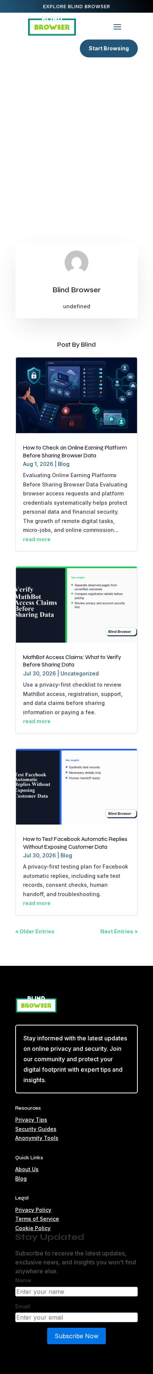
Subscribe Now (76, 1336)
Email (22, 1306)
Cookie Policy (33, 1228)
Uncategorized (80, 673)
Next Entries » (119, 931)
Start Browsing (109, 48)
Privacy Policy (33, 1210)
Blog (63, 464)
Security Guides (35, 1129)
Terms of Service (37, 1219)
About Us (27, 1169)
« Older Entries (35, 931)
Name (23, 1280)
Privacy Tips (31, 1119)
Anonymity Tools (36, 1138)
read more (37, 539)
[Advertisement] (76, 144)
